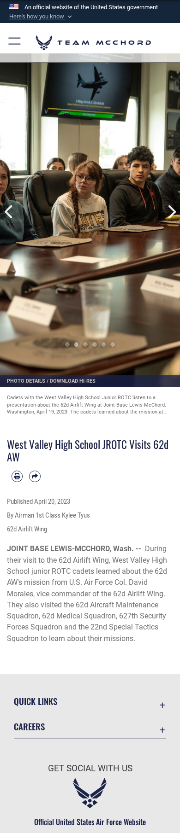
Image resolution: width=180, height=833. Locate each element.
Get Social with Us (90, 768)
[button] (41, 16)
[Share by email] (34, 476)
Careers (29, 726)
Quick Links (35, 701)
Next (171, 212)
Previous (9, 212)
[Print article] (17, 476)
